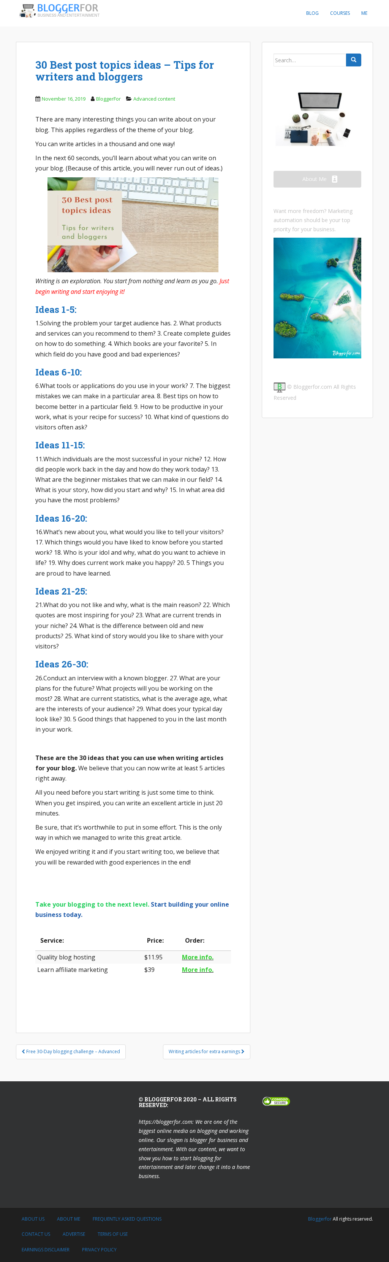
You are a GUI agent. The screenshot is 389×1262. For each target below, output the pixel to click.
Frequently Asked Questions (127, 1219)
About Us (33, 1219)
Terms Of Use (113, 1234)
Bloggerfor (320, 1219)
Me (364, 13)
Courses (340, 13)
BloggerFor (108, 98)
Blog (312, 13)
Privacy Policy (99, 1249)
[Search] (353, 60)
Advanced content (154, 98)
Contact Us (36, 1234)
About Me (68, 1219)
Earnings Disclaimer (46, 1249)
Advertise (74, 1234)
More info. (197, 957)
